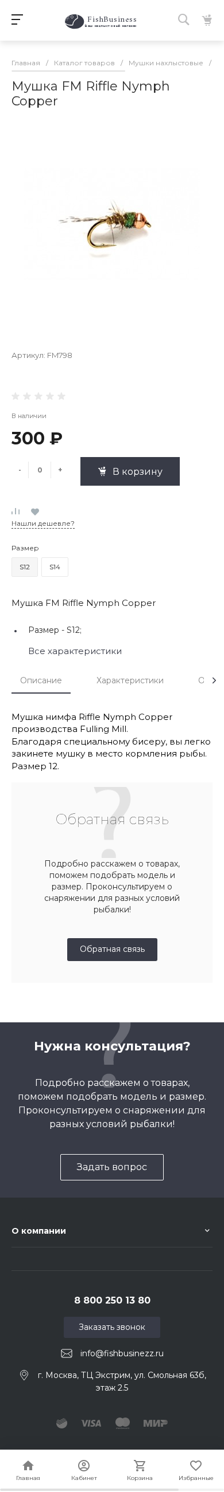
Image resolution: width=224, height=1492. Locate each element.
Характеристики (130, 680)
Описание (41, 680)
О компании (38, 1231)
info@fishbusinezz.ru (122, 1353)
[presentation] (214, 680)
